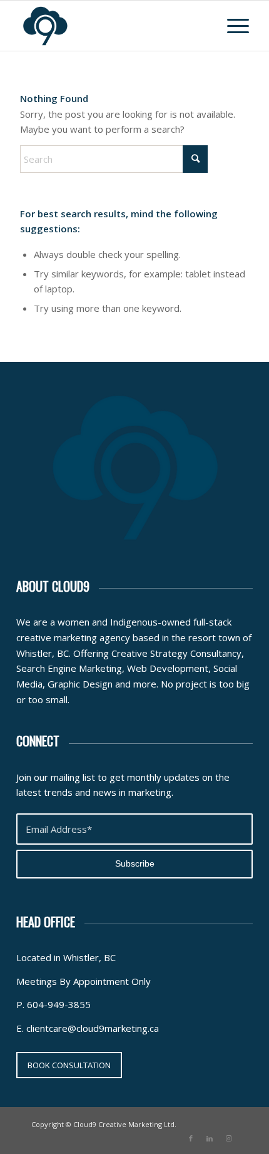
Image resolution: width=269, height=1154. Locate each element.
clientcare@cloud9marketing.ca (92, 1028)
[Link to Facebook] (190, 1138)
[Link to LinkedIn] (209, 1138)
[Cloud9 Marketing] (111, 26)
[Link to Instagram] (228, 1138)
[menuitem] (232, 26)
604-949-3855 (59, 1004)
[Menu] (232, 26)
